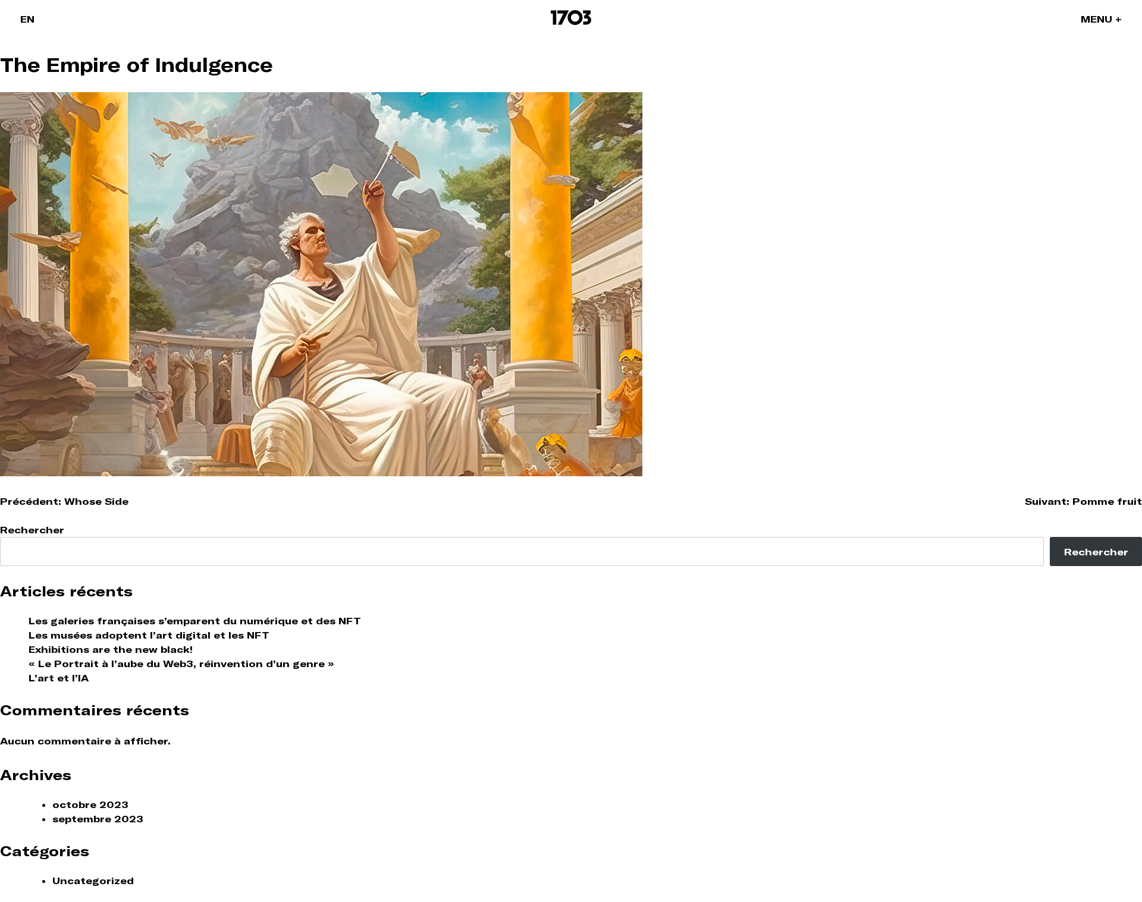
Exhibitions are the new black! (111, 649)
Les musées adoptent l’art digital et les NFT (149, 635)
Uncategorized (93, 881)
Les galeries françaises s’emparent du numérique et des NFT (195, 621)
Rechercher (32, 530)
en (27, 19)
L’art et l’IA (59, 678)
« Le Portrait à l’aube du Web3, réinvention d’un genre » (181, 664)
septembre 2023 (97, 819)
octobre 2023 (90, 804)
